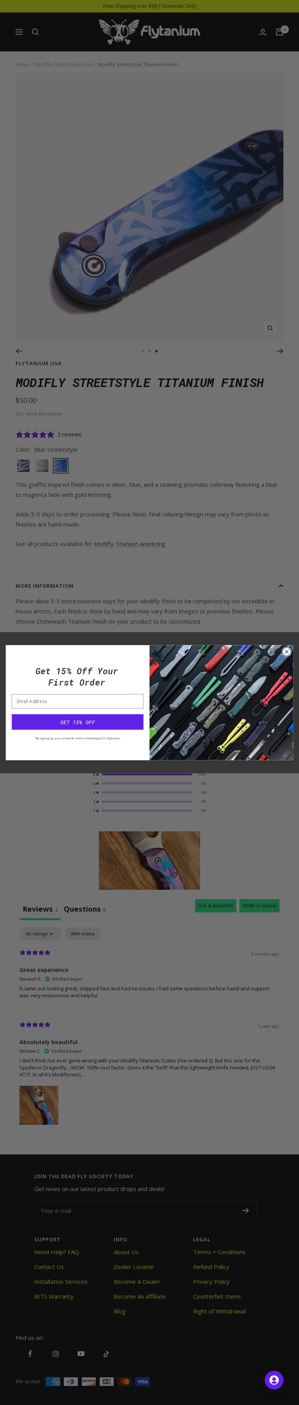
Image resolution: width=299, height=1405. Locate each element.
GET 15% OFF (77, 721)
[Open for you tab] (274, 1380)
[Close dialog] (286, 651)
